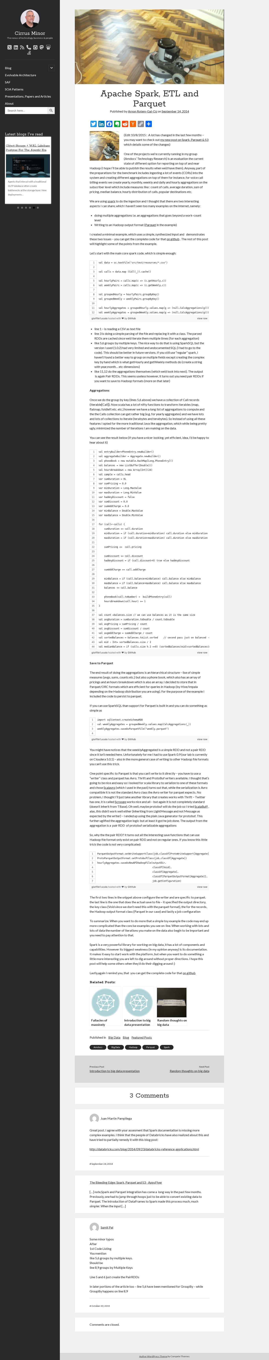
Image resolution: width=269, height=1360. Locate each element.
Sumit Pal (107, 1227)
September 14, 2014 (175, 111)
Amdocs (98, 1047)
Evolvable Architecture (20, 75)
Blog (8, 68)
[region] (149, 287)
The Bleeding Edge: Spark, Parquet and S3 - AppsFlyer (126, 1182)
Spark (167, 1047)
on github (173, 239)
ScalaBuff (201, 806)
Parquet (150, 225)
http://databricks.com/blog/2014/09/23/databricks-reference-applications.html (144, 1149)
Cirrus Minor (30, 33)
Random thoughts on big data (189, 1071)
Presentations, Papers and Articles (28, 96)
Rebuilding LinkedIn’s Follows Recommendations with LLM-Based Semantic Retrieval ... (25, 150)
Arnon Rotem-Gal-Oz (142, 111)
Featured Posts (142, 1037)
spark (111, 201)
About (9, 103)
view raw (202, 318)
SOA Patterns (14, 89)
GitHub (132, 318)
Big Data (114, 1037)
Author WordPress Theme (153, 1356)
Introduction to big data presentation (115, 1071)
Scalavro (109, 787)
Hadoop (133, 1047)
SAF (7, 82)
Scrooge (120, 802)
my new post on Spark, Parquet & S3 (184, 139)
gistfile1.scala (100, 318)
